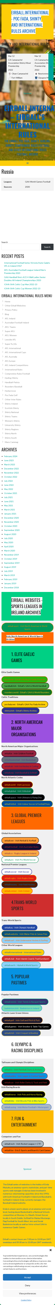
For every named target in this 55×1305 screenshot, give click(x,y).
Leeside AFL (10, 339)
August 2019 (10, 567)
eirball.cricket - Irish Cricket (17, 891)
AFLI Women (11, 335)
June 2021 (9, 501)
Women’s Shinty (12, 421)
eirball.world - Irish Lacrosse (17, 784)
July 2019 (8, 571)
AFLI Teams (10, 327)
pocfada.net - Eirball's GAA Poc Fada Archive (25, 704)
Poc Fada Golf (11, 395)
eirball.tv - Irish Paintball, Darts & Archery (23, 1069)
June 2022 (9, 485)
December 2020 (11, 518)
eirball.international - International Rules (23, 952)
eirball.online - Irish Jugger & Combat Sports (25, 1076)
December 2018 (11, 587)
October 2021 (10, 493)
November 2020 (11, 522)
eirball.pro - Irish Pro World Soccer (20, 859)
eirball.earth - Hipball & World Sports (21, 965)
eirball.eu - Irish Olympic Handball (20, 927)
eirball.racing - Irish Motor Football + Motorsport (27, 1107)
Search (4, 242)
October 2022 (10, 477)
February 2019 (10, 579)
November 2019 (11, 554)
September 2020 (12, 530)
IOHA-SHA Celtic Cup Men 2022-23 (20, 284)
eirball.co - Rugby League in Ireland (20, 853)
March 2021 (9, 509)
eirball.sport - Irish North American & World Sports (27, 627)
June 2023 (9, 460)
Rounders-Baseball (13, 386)
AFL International (13, 348)
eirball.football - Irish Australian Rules (22, 847)
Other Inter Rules (13, 399)
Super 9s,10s (11, 344)
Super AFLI (10, 331)
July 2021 (8, 497)
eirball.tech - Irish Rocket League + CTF (23, 1144)
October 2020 (10, 526)
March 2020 (9, 550)
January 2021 (10, 513)
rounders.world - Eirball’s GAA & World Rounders (27, 692)
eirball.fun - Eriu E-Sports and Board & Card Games (27, 1150)
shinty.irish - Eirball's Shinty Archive (21, 710)
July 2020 (8, 538)
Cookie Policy (26, 1300)
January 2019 (10, 583)
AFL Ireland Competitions (16, 365)
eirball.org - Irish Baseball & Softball (21, 772)
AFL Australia (11, 356)
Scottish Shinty (12, 408)
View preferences (27, 1293)
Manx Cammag (11, 442)
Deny (27, 1285)
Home (7, 301)
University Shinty (13, 425)
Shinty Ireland (11, 403)
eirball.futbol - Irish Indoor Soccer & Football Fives (27, 804)
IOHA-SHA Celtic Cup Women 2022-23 (22, 288)
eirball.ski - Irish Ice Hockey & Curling (21, 766)
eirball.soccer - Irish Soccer (17, 871)
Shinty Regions (12, 429)
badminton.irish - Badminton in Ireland (22, 1008)
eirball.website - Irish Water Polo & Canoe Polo (26, 934)
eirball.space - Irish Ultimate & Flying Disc (23, 797)
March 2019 (9, 575)
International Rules (13, 369)
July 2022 (8, 481)
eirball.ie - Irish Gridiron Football (19, 753)
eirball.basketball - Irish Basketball (20, 760)
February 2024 (10, 456)
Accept (27, 1277)
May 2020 (8, 542)
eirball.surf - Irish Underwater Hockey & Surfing (26, 940)
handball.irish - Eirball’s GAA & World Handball (25, 686)
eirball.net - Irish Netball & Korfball (20, 840)
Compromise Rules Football (17, 373)
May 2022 (8, 489)
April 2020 (8, 546)
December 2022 (11, 468)
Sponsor (27, 93)
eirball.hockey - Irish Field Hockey (20, 884)
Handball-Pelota (12, 382)
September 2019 (12, 563)
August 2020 (10, 534)
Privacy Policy (11, 310)
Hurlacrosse (10, 391)
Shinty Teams (11, 416)
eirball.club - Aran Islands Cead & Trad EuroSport (27, 958)
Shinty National (12, 412)
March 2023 (9, 464)
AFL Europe (10, 361)
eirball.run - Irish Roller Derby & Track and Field (26, 1082)
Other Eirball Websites (15, 305)
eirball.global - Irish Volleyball (18, 791)
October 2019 (10, 559)
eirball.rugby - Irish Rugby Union (19, 878)
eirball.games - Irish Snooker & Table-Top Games (27, 1026)
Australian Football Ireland (17, 322)
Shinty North (11, 433)
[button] (50, 1250)
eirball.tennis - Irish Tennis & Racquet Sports (25, 1002)
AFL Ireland (10, 318)
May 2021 (8, 505)
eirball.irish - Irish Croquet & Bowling (21, 1033)
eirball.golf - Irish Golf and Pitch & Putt (22, 1020)
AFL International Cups (15, 352)
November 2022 (11, 472)
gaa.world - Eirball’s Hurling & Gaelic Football (25, 679)
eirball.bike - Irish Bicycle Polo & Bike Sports (24, 1101)
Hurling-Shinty (11, 378)
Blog (7, 314)
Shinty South (11, 438)
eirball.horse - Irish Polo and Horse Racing (23, 1094)
